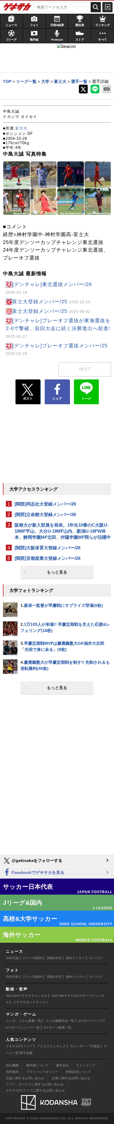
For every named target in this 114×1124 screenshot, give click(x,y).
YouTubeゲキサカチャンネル (26, 995)
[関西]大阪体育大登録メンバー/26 (47, 547)
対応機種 (12, 1065)
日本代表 (12, 958)
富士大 (21, 128)
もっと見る (57, 572)
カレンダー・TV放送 (85, 1046)
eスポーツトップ (90, 1020)
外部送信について (78, 1072)
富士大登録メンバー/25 (51, 301)
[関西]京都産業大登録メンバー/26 (47, 558)
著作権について (37, 1065)
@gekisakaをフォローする (36, 860)
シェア (57, 398)
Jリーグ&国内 (33, 958)
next (85, 369)
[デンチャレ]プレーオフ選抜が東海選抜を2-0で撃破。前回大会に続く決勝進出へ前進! (58, 328)
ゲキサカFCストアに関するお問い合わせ (35, 1090)
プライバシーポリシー (42, 1072)
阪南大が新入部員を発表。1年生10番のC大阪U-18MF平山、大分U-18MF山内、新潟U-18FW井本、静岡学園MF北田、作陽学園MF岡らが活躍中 (63, 531)
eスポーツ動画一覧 (57, 1027)
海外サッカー (75, 958)
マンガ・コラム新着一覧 (23, 1020)
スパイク (95, 958)
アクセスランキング (51, 1046)
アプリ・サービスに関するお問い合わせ (35, 1084)
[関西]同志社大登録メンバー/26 (45, 503)
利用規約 (12, 1072)
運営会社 (62, 1065)
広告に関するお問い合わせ (25, 1078)
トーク (86, 398)
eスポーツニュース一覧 (23, 1027)
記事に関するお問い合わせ (71, 1078)
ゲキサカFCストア (19, 1046)
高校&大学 (54, 958)
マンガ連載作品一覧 (59, 1020)
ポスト (28, 398)
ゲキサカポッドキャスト (31, 1002)
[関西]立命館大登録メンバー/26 (45, 514)
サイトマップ (85, 1065)
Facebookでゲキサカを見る (37, 872)
